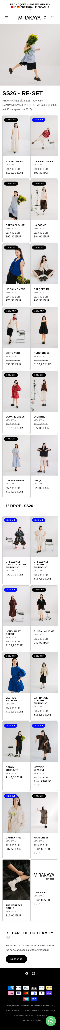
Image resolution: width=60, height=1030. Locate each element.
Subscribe (16, 959)
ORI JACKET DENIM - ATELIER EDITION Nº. (16, 565)
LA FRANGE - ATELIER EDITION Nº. (41, 701)
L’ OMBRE (39, 416)
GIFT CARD (40, 892)
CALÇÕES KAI (42, 289)
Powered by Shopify (31, 1005)
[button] (6, 17)
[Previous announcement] (5, 7)
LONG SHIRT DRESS (13, 632)
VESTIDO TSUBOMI (11, 699)
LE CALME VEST (15, 289)
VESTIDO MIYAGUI (39, 768)
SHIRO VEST (13, 353)
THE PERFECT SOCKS (14, 906)
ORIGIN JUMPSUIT (12, 768)
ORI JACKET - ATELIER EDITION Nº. (42, 565)
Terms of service (31, 1010)
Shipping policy (48, 1010)
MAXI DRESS (41, 838)
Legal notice (41, 1015)
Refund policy (49, 1005)
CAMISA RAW (13, 838)
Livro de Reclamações (31, 1020)
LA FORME (40, 225)
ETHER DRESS (14, 161)
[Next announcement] (54, 7)
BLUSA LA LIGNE (44, 631)
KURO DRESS (42, 353)
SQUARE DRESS (15, 416)
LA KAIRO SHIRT (43, 161)
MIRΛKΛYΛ (17, 1005)
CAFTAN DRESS (15, 480)
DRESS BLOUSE (15, 225)
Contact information (24, 1015)
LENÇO (38, 480)
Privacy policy (14, 1010)
